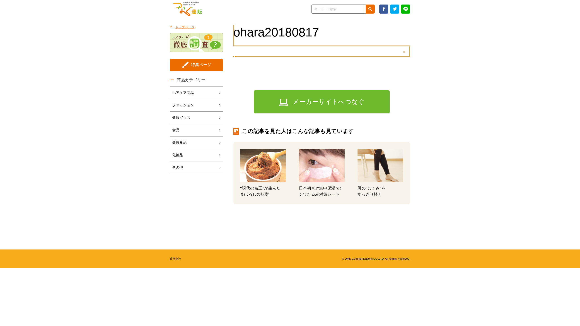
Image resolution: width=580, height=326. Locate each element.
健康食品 (179, 142)
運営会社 (175, 258)
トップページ (184, 27)
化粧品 (177, 155)
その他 (177, 167)
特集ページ (201, 64)
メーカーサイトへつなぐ (329, 101)
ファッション (183, 105)
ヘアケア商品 (183, 93)
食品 (175, 130)
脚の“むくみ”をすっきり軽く (372, 191)
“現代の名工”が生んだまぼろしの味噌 (260, 191)
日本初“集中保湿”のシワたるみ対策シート (320, 191)
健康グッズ (181, 118)
